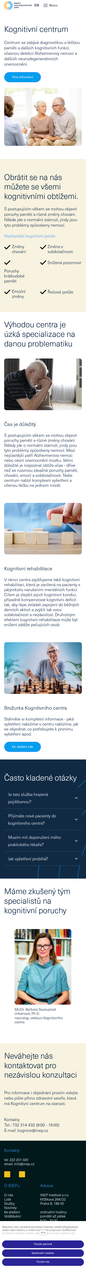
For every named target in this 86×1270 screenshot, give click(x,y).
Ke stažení (12, 1212)
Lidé (7, 1199)
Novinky (10, 1207)
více (43, 1232)
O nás (8, 1195)
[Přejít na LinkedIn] (22, 1174)
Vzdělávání (12, 1216)
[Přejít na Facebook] (7, 1174)
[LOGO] (18, 5)
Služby (9, 1203)
